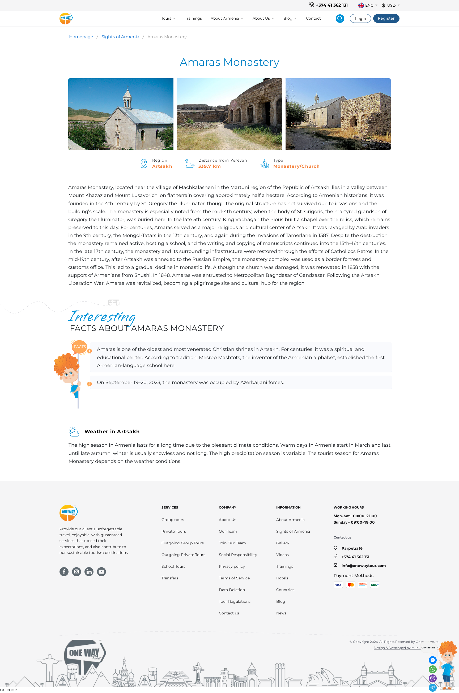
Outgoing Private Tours (183, 554)
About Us (227, 519)
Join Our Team (232, 543)
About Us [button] (261, 18)
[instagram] (76, 571)
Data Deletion (232, 589)
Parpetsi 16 (352, 548)
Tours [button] (166, 18)
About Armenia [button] (225, 18)
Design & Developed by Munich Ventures (406, 648)
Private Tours (174, 531)
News (281, 613)
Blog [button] (287, 18)
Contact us (229, 613)
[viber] (433, 678)
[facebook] (64, 571)
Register (386, 18)
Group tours (173, 519)
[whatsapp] (433, 669)
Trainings (193, 18)
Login (360, 18)
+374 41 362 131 (332, 5)
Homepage (81, 36)
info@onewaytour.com (364, 565)
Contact (313, 18)
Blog (280, 601)
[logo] (66, 18)
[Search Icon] (340, 18)
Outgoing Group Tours (183, 543)
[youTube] (101, 571)
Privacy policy (232, 566)
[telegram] (433, 688)
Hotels (282, 578)
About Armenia (290, 519)
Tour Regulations (234, 601)
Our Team (228, 531)
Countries (285, 589)
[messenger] (433, 660)
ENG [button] (369, 5)
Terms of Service (234, 578)
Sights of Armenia (120, 36)
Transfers (170, 578)
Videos (282, 554)
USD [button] (391, 5)
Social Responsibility (238, 554)
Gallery (282, 543)
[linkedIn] (89, 571)
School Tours (173, 566)
